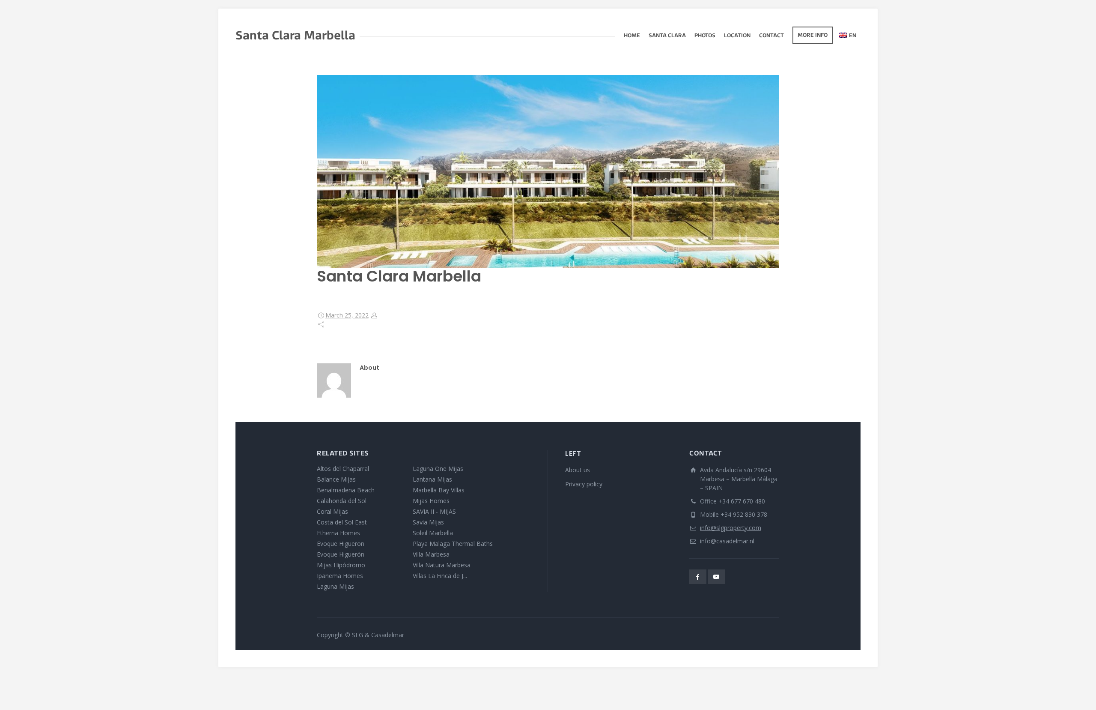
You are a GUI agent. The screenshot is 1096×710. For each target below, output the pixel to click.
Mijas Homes (431, 501)
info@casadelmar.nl (727, 541)
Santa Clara (667, 36)
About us (577, 470)
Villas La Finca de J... (440, 576)
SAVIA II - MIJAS (434, 511)
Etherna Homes (338, 533)
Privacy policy (583, 484)
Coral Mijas (332, 511)
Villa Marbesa (431, 554)
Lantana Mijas (432, 479)
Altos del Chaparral (343, 468)
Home (632, 36)
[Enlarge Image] (548, 171)
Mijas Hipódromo (341, 565)
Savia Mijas (428, 522)
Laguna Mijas (335, 586)
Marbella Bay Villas (439, 490)
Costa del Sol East (342, 522)
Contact (771, 36)
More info (813, 36)
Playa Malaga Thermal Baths (453, 543)
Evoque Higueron (340, 543)
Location (737, 36)
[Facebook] (697, 576)
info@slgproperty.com (730, 528)
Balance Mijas (336, 479)
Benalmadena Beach (346, 490)
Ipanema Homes (340, 576)
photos (704, 36)
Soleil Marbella (433, 533)
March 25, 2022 (347, 315)
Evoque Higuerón (340, 554)
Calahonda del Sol (341, 501)
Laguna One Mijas (438, 468)
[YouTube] (716, 576)
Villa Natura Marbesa (442, 565)
